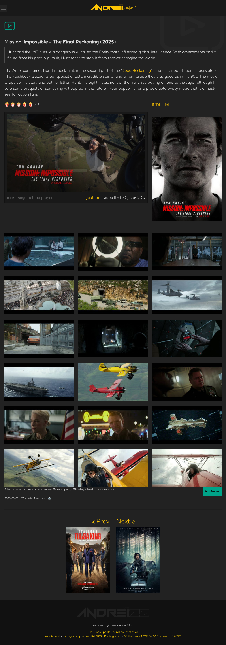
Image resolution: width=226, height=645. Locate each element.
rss (90, 632)
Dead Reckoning (136, 70)
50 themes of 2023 (137, 636)
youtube (93, 197)
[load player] (76, 154)
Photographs (113, 636)
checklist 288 (92, 636)
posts (106, 632)
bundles (118, 632)
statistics (132, 632)
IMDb (161, 104)
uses (98, 632)
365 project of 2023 (167, 636)
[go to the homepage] (113, 7)
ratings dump (72, 636)
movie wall (52, 636)
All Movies (212, 491)
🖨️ (49, 498)
